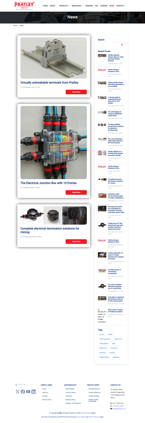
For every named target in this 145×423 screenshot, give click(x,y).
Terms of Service (94, 417)
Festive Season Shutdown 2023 (113, 241)
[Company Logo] (25, 6)
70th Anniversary (105, 339)
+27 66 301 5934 (117, 406)
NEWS (112, 6)
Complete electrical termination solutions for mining (115, 181)
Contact (44, 396)
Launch (101, 334)
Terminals (114, 348)
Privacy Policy (46, 399)
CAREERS (103, 6)
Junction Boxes (70, 392)
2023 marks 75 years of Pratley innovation (115, 311)
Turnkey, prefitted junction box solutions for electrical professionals (115, 127)
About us (45, 392)
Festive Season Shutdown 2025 (113, 70)
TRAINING (89, 6)
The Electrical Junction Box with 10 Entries (48, 183)
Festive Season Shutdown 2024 (113, 167)
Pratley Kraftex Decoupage (93, 400)
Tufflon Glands (104, 357)
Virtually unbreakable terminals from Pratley (49, 82)
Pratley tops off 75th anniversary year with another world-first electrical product (115, 226)
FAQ (96, 6)
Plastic (110, 334)
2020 (113, 343)
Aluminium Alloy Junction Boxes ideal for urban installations (115, 196)
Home (15, 25)
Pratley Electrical (94, 389)
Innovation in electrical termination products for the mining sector (116, 299)
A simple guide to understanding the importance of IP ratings (114, 100)
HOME (45, 6)
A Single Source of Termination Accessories (114, 271)
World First (103, 348)
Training (112, 353)
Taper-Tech (118, 339)
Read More (76, 92)
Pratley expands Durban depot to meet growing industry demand (115, 58)
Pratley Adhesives (94, 392)
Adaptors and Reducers (73, 403)
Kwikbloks (116, 357)
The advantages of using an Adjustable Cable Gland (115, 114)
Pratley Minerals (94, 396)
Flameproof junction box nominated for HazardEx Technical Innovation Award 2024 (116, 209)
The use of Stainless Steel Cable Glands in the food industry (115, 141)
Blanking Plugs (70, 399)
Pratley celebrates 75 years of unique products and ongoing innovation (115, 256)
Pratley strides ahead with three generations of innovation (116, 84)
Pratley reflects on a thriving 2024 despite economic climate (115, 153)
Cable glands (103, 343)
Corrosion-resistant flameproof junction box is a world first (115, 286)
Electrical (102, 353)
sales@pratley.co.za (118, 409)
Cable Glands (69, 389)
